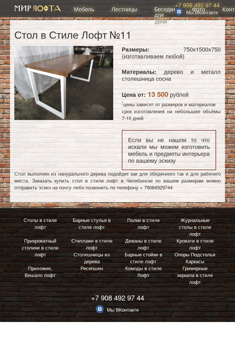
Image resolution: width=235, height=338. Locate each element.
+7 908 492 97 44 (197, 5)
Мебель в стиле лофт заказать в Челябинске (38, 9)
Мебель (84, 9)
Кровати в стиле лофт (195, 244)
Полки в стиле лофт (143, 223)
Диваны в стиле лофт (143, 244)
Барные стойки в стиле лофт (143, 258)
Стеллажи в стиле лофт (91, 244)
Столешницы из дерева (92, 258)
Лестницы (124, 9)
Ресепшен (92, 268)
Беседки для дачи (164, 15)
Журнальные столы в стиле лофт (195, 226)
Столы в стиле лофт (40, 223)
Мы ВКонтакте (202, 12)
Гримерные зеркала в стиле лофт (195, 274)
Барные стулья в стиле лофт (92, 223)
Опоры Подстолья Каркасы (195, 258)
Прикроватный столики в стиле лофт (40, 247)
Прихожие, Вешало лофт (40, 271)
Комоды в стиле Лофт (143, 271)
